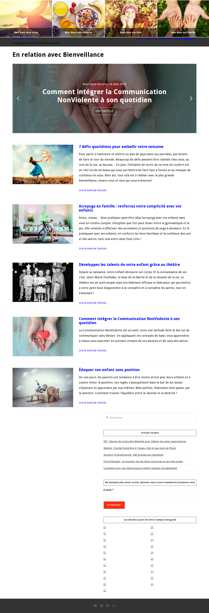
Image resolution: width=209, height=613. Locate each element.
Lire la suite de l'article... (93, 190)
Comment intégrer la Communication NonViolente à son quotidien (129, 321)
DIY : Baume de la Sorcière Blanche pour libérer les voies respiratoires (145, 441)
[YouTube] (107, 605)
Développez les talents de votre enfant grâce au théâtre (129, 264)
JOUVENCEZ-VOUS (23, 38)
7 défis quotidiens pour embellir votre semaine (121, 147)
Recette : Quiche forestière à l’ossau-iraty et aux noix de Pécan (140, 448)
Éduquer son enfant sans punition (109, 370)
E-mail (109, 489)
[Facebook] (95, 605)
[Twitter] (101, 605)
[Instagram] (114, 605)
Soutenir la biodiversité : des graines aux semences (133, 454)
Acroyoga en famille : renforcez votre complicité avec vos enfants (130, 208)
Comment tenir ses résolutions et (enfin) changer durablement (140, 468)
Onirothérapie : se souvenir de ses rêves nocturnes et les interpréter (143, 461)
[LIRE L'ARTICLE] (43, 164)
